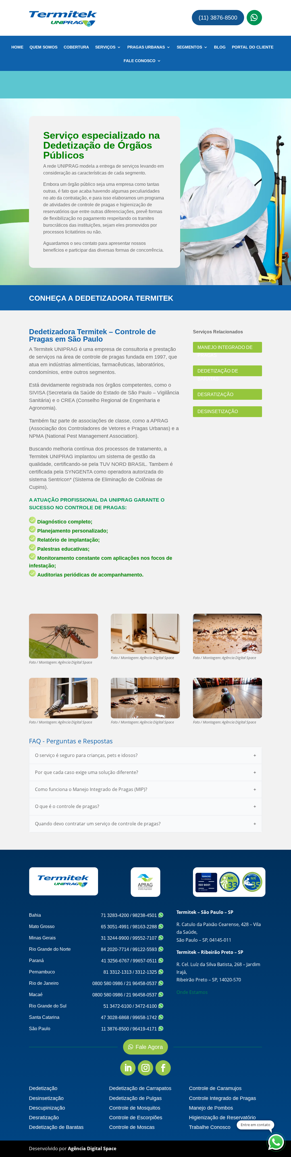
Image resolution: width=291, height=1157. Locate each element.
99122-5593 (145, 949)
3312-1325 (146, 972)
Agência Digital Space (92, 1148)
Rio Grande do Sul (47, 1006)
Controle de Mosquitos (134, 1108)
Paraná (36, 960)
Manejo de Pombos (211, 1108)
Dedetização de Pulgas (135, 1098)
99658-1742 (145, 1017)
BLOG (220, 47)
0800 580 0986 (107, 983)
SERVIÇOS (105, 47)
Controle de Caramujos (215, 1088)
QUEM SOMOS (43, 47)
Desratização (44, 1117)
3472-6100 (146, 1006)
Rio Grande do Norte (50, 949)
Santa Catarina (44, 1017)
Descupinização (47, 1108)
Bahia (35, 915)
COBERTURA (76, 47)
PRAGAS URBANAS (146, 47)
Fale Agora (149, 1047)
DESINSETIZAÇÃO (218, 411)
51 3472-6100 (117, 1006)
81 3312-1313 (117, 972)
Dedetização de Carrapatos (140, 1088)
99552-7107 (145, 938)
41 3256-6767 (115, 960)
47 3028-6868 (115, 1017)
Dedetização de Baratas (56, 1127)
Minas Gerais (42, 937)
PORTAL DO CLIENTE (252, 47)
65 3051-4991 (115, 926)
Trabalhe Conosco (209, 1127)
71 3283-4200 (115, 915)
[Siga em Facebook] (163, 1068)
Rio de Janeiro (44, 983)
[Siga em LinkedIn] (128, 1068)
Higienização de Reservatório (222, 1117)
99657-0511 (145, 960)
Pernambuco (42, 971)
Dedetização (43, 1088)
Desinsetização (46, 1098)
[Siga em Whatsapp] (254, 17)
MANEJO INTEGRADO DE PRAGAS (225, 349)
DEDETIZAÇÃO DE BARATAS (218, 372)
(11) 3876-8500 (218, 17)
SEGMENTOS (189, 47)
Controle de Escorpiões (135, 1117)
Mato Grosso (42, 926)
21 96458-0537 (142, 983)
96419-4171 (145, 1028)
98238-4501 (145, 915)
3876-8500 (38, 12)
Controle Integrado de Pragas (222, 1098)
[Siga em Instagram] (145, 1068)
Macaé (36, 994)
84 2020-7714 (115, 949)
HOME (17, 47)
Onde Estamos (192, 992)
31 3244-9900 (115, 938)
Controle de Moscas (132, 1127)
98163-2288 (145, 926)
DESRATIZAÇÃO (215, 394)
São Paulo (39, 1028)
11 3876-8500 (115, 1028)
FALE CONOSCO (139, 61)
